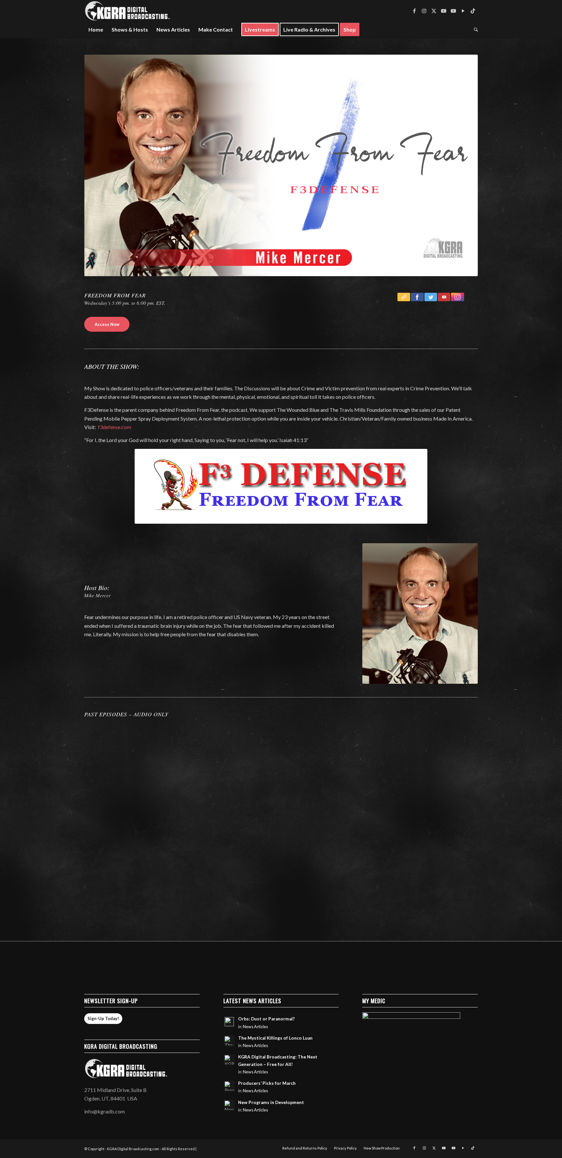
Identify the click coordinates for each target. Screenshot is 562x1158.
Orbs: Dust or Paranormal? (266, 1018)
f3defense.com (114, 427)
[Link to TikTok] (473, 11)
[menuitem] (95, 29)
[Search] (474, 29)
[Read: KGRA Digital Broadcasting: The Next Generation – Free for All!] (229, 1060)
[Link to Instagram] (424, 11)
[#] (457, 297)
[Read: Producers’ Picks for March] (229, 1086)
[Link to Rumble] (463, 11)
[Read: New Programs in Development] (229, 1105)
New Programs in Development (271, 1102)
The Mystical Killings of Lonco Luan (275, 1038)
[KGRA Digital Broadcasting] (127, 10)
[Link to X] (434, 11)
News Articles (255, 1026)
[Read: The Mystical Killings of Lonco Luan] (229, 1041)
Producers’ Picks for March (267, 1083)
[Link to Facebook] (414, 11)
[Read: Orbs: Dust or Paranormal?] (229, 1022)
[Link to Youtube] (443, 11)
